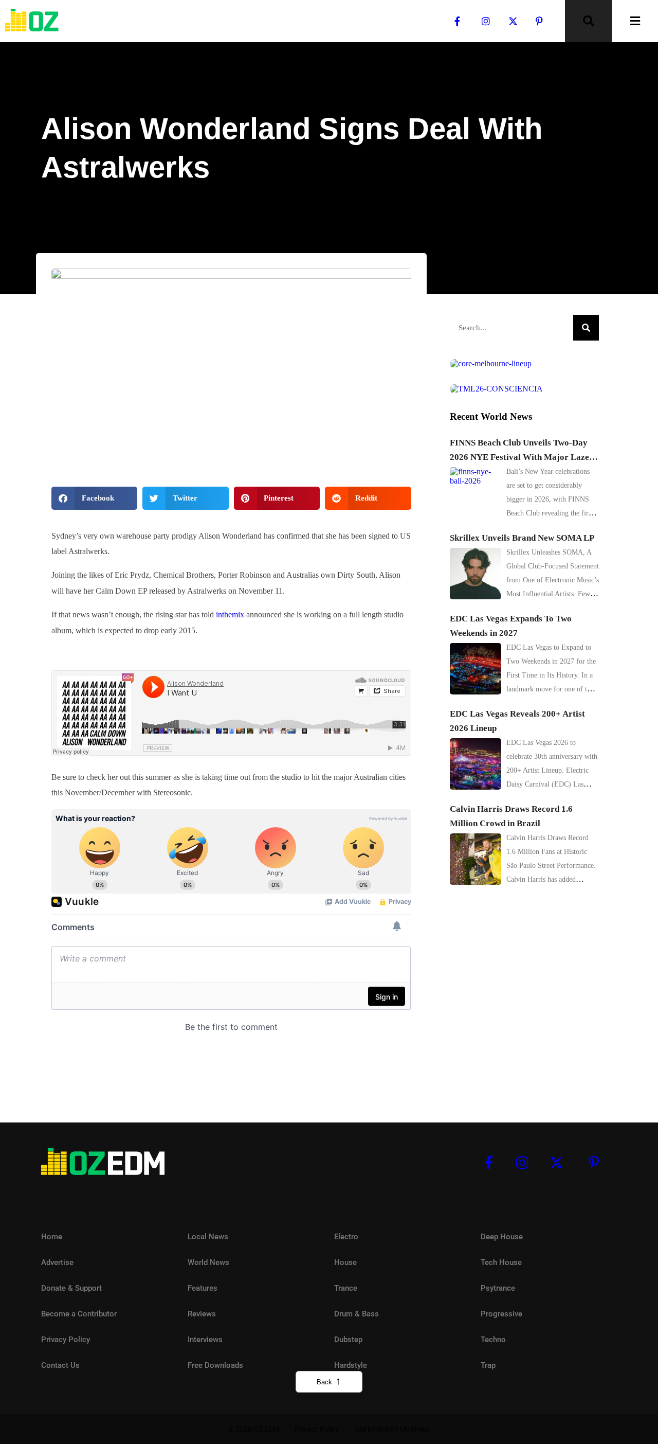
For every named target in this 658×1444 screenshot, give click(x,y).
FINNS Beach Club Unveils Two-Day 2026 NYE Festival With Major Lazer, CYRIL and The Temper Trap (522, 451)
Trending (120, 201)
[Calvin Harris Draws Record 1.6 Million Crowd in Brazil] (475, 859)
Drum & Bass (356, 1313)
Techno (493, 1339)
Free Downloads (215, 1365)
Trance (345, 1288)
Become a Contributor (79, 1313)
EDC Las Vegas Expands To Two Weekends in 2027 (511, 626)
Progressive (501, 1313)
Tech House (501, 1262)
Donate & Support (71, 1288)
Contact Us (60, 1365)
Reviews (202, 1313)
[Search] (586, 328)
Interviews (205, 1339)
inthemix (230, 614)
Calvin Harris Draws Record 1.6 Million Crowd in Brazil (511, 816)
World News (208, 1262)
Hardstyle (350, 1365)
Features (202, 1288)
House (345, 1262)
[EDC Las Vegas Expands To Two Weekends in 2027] (475, 668)
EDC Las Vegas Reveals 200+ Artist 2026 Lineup (517, 721)
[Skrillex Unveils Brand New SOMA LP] (475, 573)
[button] (94, 498)
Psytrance (498, 1288)
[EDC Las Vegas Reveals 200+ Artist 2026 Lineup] (475, 764)
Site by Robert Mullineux (392, 1429)
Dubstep (348, 1339)
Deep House (502, 1236)
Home (51, 1236)
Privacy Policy (65, 1339)
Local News (75, 201)
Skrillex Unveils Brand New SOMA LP (522, 538)
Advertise (57, 1262)
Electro (346, 1236)
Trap (488, 1365)
